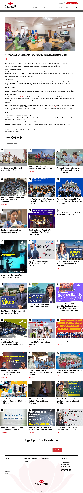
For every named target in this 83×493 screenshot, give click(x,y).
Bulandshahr (7, 471)
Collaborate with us (72, 3)
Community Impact (46, 470)
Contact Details (65, 458)
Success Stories (27, 463)
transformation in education (19, 96)
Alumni (51, 7)
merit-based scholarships (51, 106)
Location (7, 462)
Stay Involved (26, 471)
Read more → (4, 172)
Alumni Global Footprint (29, 469)
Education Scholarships (47, 472)
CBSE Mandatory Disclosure (48, 460)
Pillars (6, 460)
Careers (43, 466)
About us (34, 7)
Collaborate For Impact (30, 458)
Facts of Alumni (27, 465)
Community (59, 7)
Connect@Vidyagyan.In (67, 466)
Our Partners (26, 467)
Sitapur (6, 473)
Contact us (68, 7)
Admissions (61, 3)
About (7, 458)
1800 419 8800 (66, 464)
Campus (43, 7)
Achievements (45, 468)
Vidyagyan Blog (45, 462)
